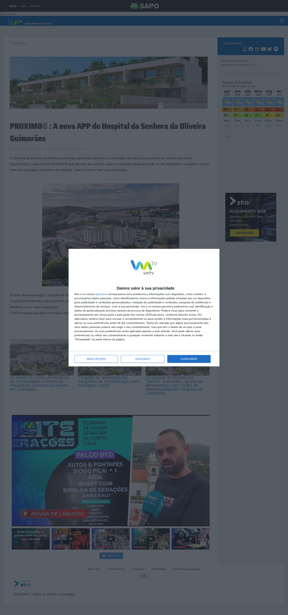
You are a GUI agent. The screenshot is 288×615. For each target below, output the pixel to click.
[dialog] (144, 307)
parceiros (101, 294)
